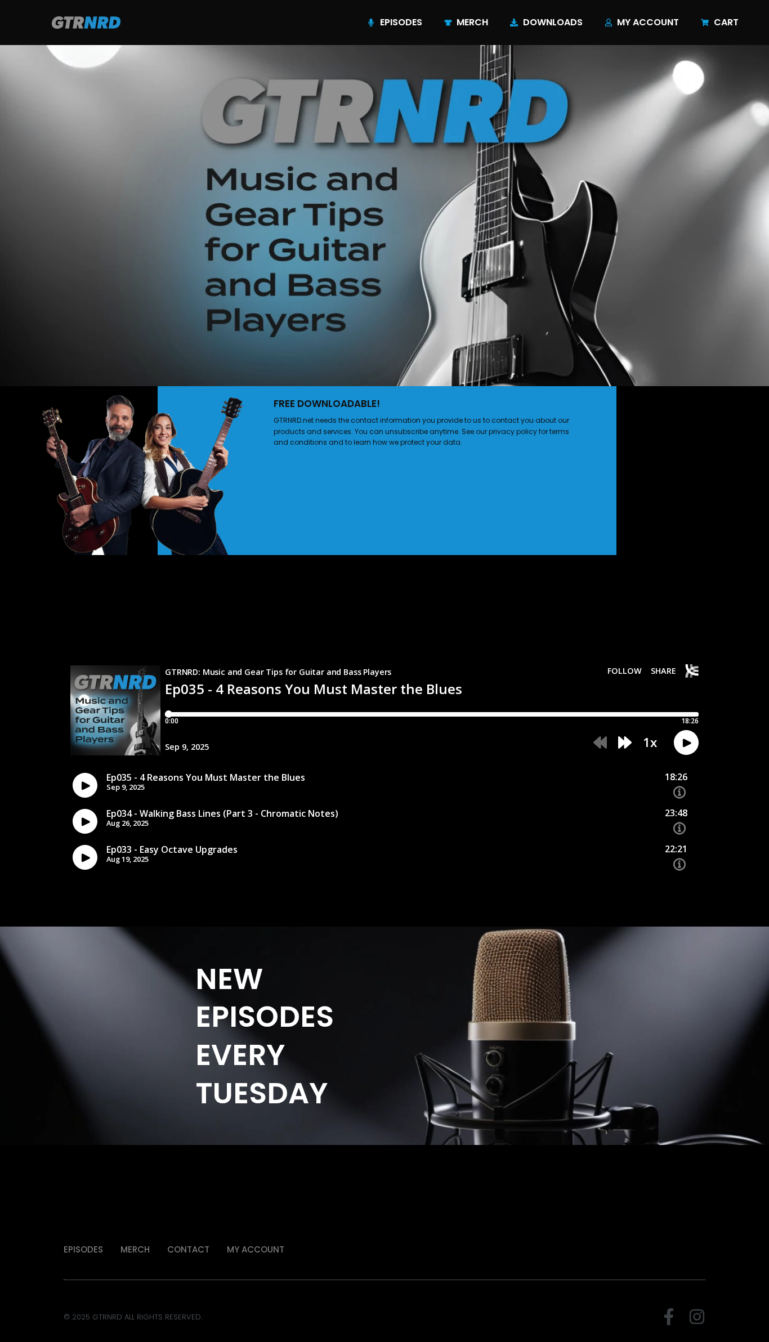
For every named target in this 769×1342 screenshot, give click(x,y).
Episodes (83, 1249)
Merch (135, 1249)
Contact (188, 1249)
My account (255, 1249)
